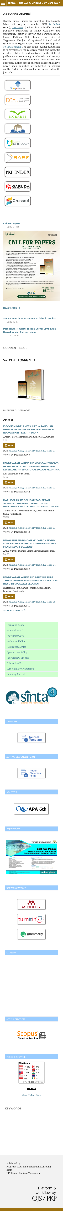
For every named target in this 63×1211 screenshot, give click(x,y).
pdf (10, 445)
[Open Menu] (3, 3)
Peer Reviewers (15, 635)
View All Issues (12, 610)
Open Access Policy (17, 652)
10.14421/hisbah (12, 46)
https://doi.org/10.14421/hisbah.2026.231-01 (32, 450)
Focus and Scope (16, 624)
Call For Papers (11, 223)
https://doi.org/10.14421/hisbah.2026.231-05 (32, 601)
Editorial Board (15, 630)
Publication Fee (15, 663)
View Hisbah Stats (31, 1095)
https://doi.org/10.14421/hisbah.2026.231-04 (32, 564)
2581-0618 (17, 27)
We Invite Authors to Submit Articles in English (29, 318)
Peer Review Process (18, 657)
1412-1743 (54, 24)
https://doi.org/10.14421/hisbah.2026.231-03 (32, 527)
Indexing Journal (16, 674)
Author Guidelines (16, 641)
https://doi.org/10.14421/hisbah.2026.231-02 (32, 487)
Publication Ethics (16, 646)
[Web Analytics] (31, 1088)
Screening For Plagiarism (20, 668)
